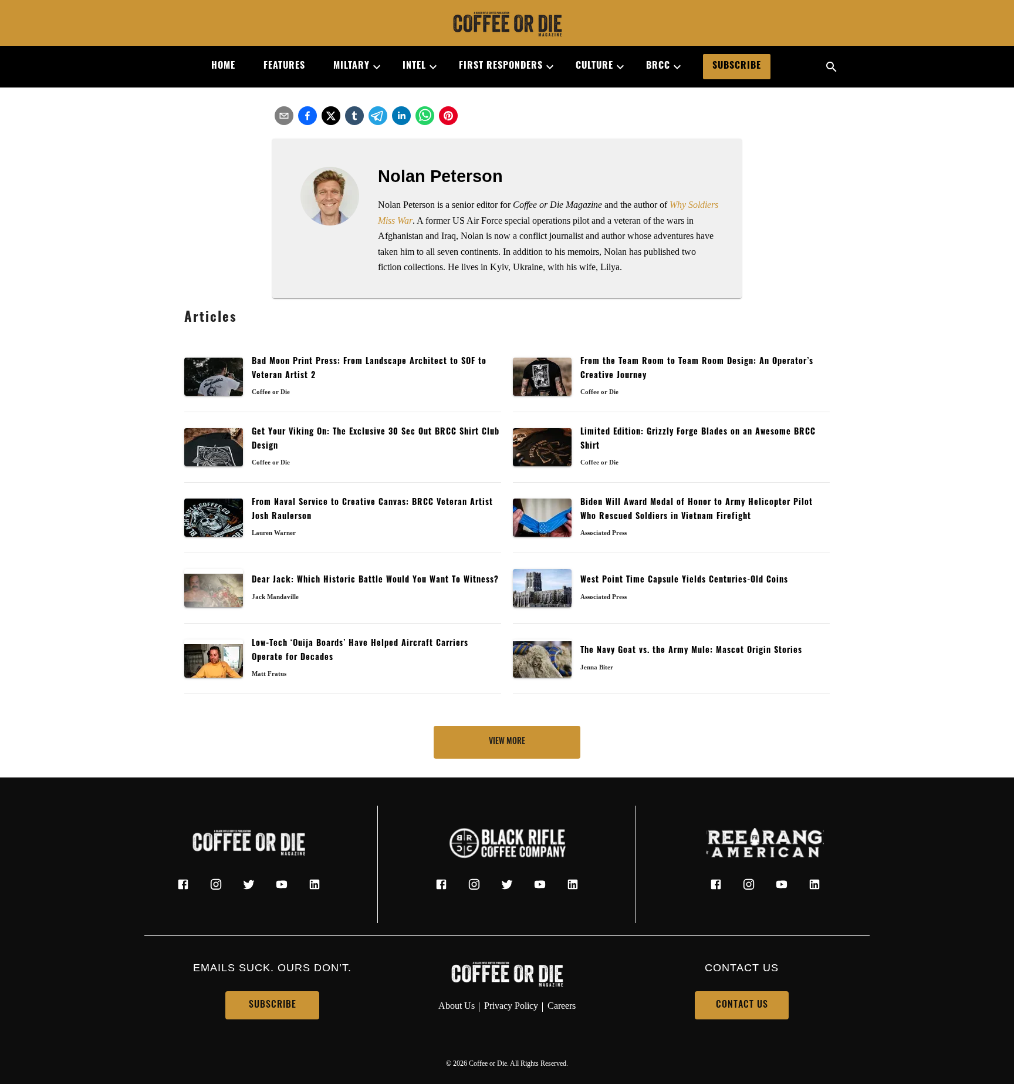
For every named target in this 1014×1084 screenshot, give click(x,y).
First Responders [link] (501, 66)
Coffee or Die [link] (271, 391)
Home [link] (223, 66)
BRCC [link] (658, 66)
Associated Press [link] (603, 532)
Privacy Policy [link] (511, 1006)
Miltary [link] (351, 66)
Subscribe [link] (736, 66)
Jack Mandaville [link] (275, 596)
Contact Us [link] (742, 1005)
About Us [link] (456, 1006)
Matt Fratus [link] (269, 673)
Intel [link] (414, 66)
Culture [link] (594, 66)
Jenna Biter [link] (596, 667)
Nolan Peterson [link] (440, 176)
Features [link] (284, 66)
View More (507, 742)
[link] (507, 25)
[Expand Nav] (372, 67)
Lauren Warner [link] (274, 532)
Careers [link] (561, 1006)
